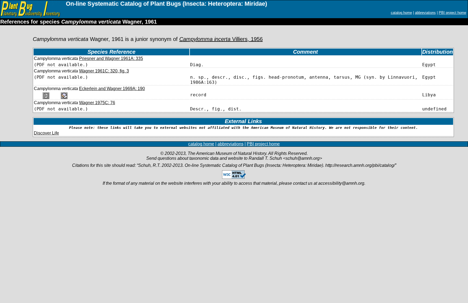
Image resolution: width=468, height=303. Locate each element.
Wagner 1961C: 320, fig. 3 (104, 71)
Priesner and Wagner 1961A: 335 (111, 58)
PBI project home (452, 13)
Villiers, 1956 (221, 39)
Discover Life (46, 133)
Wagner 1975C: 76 (97, 102)
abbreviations (425, 13)
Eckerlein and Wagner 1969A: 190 (112, 88)
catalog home (401, 13)
